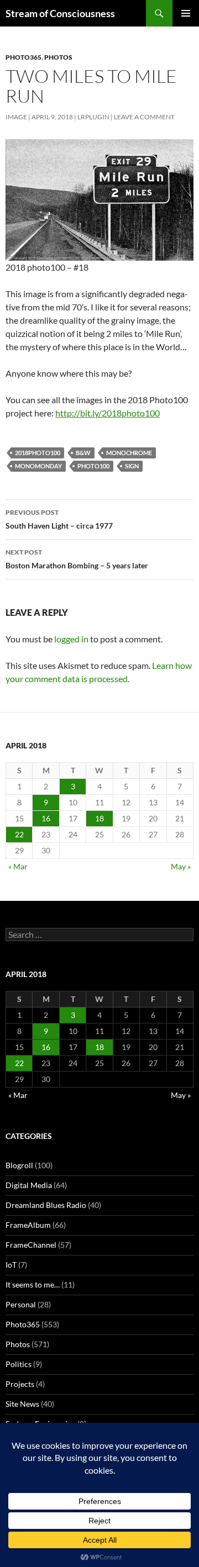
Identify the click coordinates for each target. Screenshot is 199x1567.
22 (19, 834)
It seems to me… (33, 1284)
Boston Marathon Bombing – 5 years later (77, 559)
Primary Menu (185, 13)
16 (45, 818)
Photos (58, 57)
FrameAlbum (28, 1225)
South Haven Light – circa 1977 (59, 519)
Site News (22, 1403)
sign (132, 465)
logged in (71, 639)
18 (99, 818)
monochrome (129, 452)
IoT (11, 1264)
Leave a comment (144, 117)
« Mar (18, 866)
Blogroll (19, 1165)
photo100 (93, 465)
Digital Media (29, 1185)
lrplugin (93, 117)
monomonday (38, 465)
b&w (83, 452)
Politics (19, 1364)
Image (16, 117)
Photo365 (23, 57)
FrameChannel (31, 1244)
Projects (20, 1384)
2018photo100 (37, 452)
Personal (21, 1304)
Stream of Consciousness (60, 13)
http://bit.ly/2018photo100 (107, 413)
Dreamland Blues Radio (46, 1205)
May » (181, 866)
